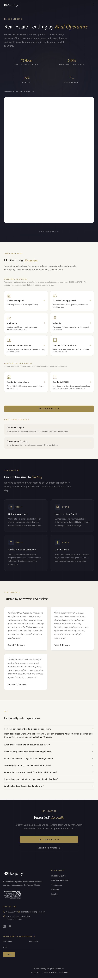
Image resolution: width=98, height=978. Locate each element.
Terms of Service (49, 972)
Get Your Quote (47, 409)
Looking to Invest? (47, 848)
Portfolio (55, 889)
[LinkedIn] (5, 927)
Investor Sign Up (58, 876)
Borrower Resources (60, 880)
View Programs (47, 232)
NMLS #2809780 (57, 969)
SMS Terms (63, 972)
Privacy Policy (35, 972)
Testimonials (56, 885)
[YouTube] (11, 927)
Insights (54, 894)
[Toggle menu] (92, 5)
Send (9, 954)
